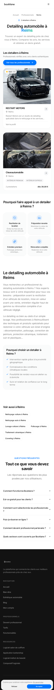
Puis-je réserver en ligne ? (15, 519)
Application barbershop (13, 653)
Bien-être (7, 592)
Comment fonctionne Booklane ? (18, 491)
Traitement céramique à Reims (18, 432)
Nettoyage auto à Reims (15, 420)
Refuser (14, 686)
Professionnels (27, 15)
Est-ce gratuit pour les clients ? (18, 499)
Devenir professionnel (12, 622)
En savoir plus (38, 682)
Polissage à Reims (39, 426)
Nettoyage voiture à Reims (16, 414)
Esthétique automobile (12, 597)
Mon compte (8, 608)
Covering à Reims (12, 438)
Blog (5, 602)
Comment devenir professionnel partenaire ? (24, 528)
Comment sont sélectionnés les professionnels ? (25, 509)
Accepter (39, 686)
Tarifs (5, 628)
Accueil (16, 15)
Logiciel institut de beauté (14, 658)
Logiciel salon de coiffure (14, 647)
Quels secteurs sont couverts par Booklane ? (24, 536)
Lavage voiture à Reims (15, 426)
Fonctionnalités (9, 633)
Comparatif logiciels (11, 663)
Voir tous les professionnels (18, 62)
